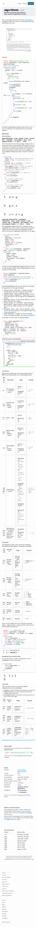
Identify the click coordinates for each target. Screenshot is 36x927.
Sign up (31, 3)
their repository (26, 811)
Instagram (5, 918)
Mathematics (21, 788)
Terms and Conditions (8, 891)
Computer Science (23, 786)
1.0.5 (5, 838)
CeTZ (30, 127)
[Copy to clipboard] (32, 752)
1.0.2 (5, 845)
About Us (4, 882)
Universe (4, 879)
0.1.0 (5, 849)
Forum (10, 814)
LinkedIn (4, 916)
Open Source (5, 884)
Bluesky (4, 913)
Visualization (22, 792)
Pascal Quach (23, 771)
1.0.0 (5, 847)
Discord (4, 909)
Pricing (24, 3)
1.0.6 (5, 836)
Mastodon (5, 911)
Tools (3, 902)
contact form (10, 818)
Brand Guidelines (7, 895)
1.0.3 (5, 843)
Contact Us (5, 886)
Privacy (4, 888)
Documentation (6, 877)
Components (23, 790)
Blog (3, 904)
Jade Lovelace (22, 770)
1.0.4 (5, 841)
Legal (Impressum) (7, 893)
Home (19, 3)
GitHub (19, 785)
